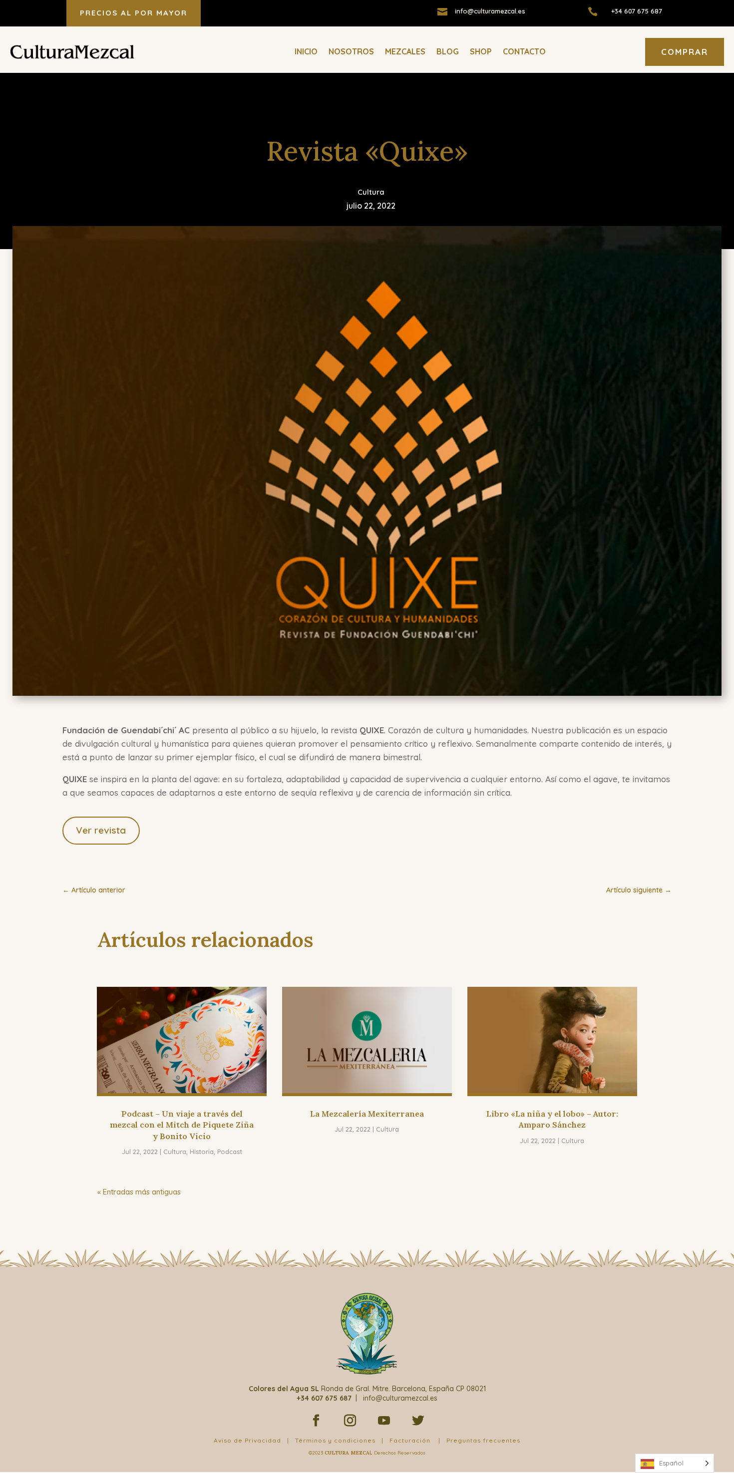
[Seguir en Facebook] (316, 1421)
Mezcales (405, 51)
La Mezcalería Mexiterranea (367, 1114)
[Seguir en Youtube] (384, 1421)
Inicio (306, 51)
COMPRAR (684, 51)
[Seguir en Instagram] (350, 1421)
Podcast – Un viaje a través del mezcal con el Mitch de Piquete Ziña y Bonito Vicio (182, 1125)
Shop (481, 51)
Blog (447, 51)
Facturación (409, 1440)
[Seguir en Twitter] (418, 1421)
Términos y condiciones (335, 1440)
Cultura (371, 192)
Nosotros (351, 51)
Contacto (524, 51)
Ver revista (101, 830)
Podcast (229, 1152)
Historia (202, 1152)
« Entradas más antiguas (139, 1191)
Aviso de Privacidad (247, 1440)
